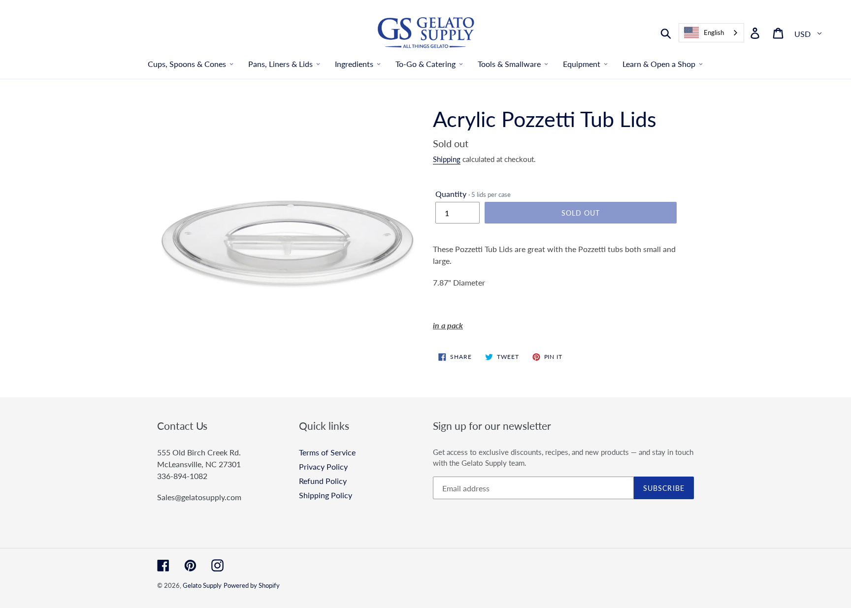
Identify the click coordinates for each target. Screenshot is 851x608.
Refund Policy (323, 480)
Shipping (446, 159)
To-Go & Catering (425, 63)
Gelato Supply (202, 585)
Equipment (581, 63)
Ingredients (354, 63)
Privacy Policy (323, 466)
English (714, 32)
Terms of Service (327, 452)
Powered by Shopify (252, 585)
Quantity (473, 193)
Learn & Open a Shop (658, 63)
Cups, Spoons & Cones (187, 63)
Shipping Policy (325, 495)
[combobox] (711, 32)
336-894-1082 (182, 475)
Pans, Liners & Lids (280, 63)
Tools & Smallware (509, 63)
